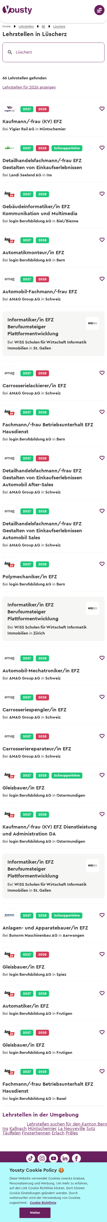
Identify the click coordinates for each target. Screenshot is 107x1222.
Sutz (90, 1128)
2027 (27, 109)
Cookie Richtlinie (43, 1202)
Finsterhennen (36, 1133)
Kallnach (18, 1128)
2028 (42, 194)
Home (6, 26)
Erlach (58, 1133)
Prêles (72, 1133)
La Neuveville (71, 1128)
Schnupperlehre (67, 148)
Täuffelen (11, 1133)
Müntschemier (42, 1128)
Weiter (35, 1212)
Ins (5, 1128)
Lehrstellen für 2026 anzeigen (29, 87)
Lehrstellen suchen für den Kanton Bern (67, 1124)
